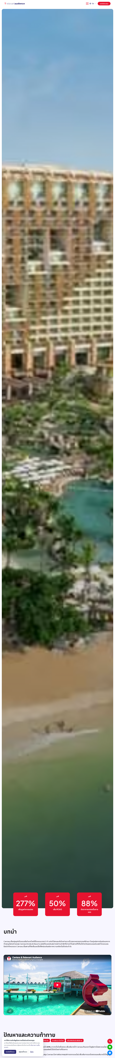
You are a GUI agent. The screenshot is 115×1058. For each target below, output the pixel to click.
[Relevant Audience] (14, 3)
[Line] (109, 1047)
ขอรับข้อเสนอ (104, 4)
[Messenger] (109, 1052)
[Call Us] (109, 1041)
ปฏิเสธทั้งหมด (23, 1052)
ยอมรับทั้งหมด (10, 1052)
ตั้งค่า (32, 1052)
